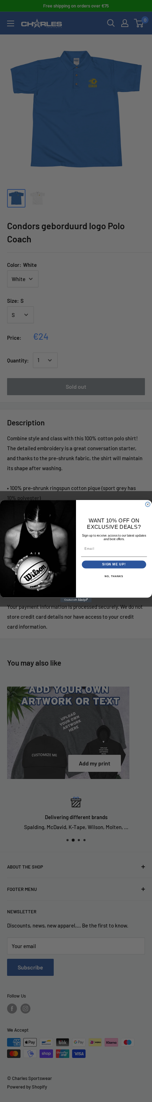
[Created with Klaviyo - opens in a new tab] (76, 599)
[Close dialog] (147, 504)
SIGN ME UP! (114, 564)
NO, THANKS (114, 576)
